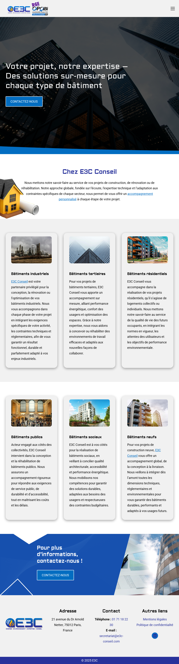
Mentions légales (155, 619)
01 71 (116, 619)
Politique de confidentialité (155, 625)
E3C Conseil (19, 281)
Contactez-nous (24, 101)
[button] (173, 8)
